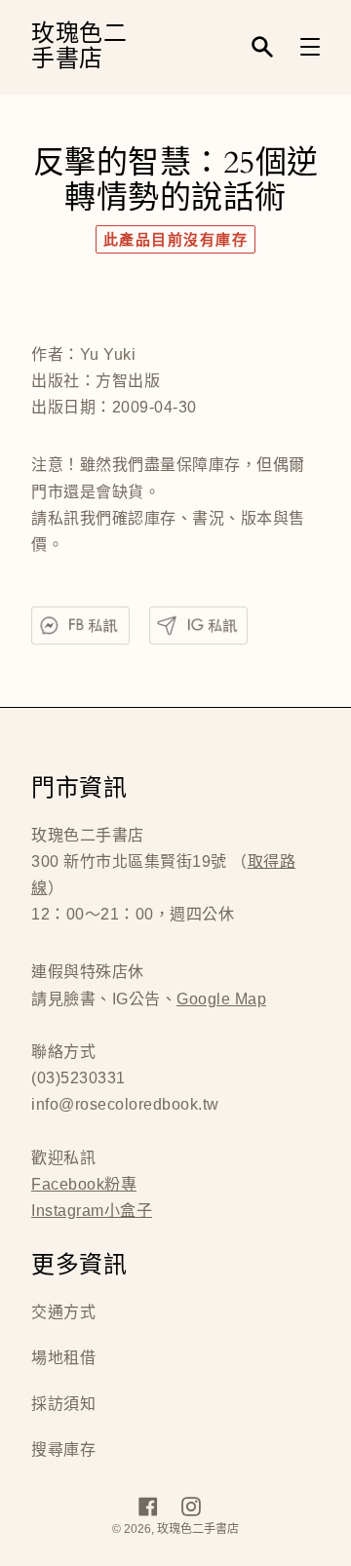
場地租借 (63, 1358)
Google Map (221, 999)
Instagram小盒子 (91, 1210)
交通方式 (63, 1312)
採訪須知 (63, 1403)
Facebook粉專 (83, 1184)
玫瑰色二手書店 (79, 47)
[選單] (310, 46)
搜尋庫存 (63, 1449)
